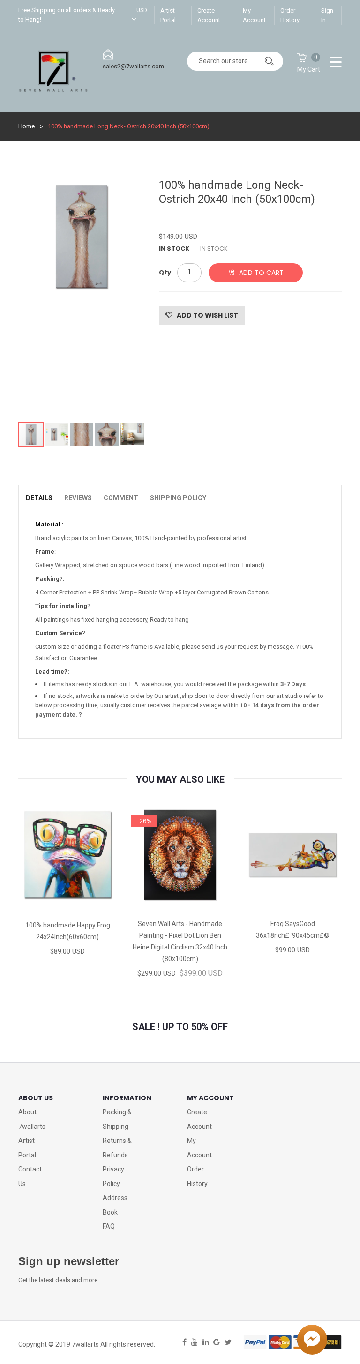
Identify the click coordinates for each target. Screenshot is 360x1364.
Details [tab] (39, 498)
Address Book (115, 1205)
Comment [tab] (121, 498)
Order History (290, 15)
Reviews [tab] (78, 498)
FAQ (109, 1226)
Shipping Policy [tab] (178, 498)
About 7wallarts (31, 1119)
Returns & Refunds (117, 1148)
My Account (254, 15)
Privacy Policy (113, 1176)
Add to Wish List (207, 315)
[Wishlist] (67, 905)
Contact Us (30, 1176)
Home (26, 126)
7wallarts (85, 1344)
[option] (81, 295)
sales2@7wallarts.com (133, 66)
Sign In (327, 15)
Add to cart (261, 272)
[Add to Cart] (34, 905)
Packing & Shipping (117, 1119)
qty (165, 272)
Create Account (208, 15)
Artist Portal (168, 15)
